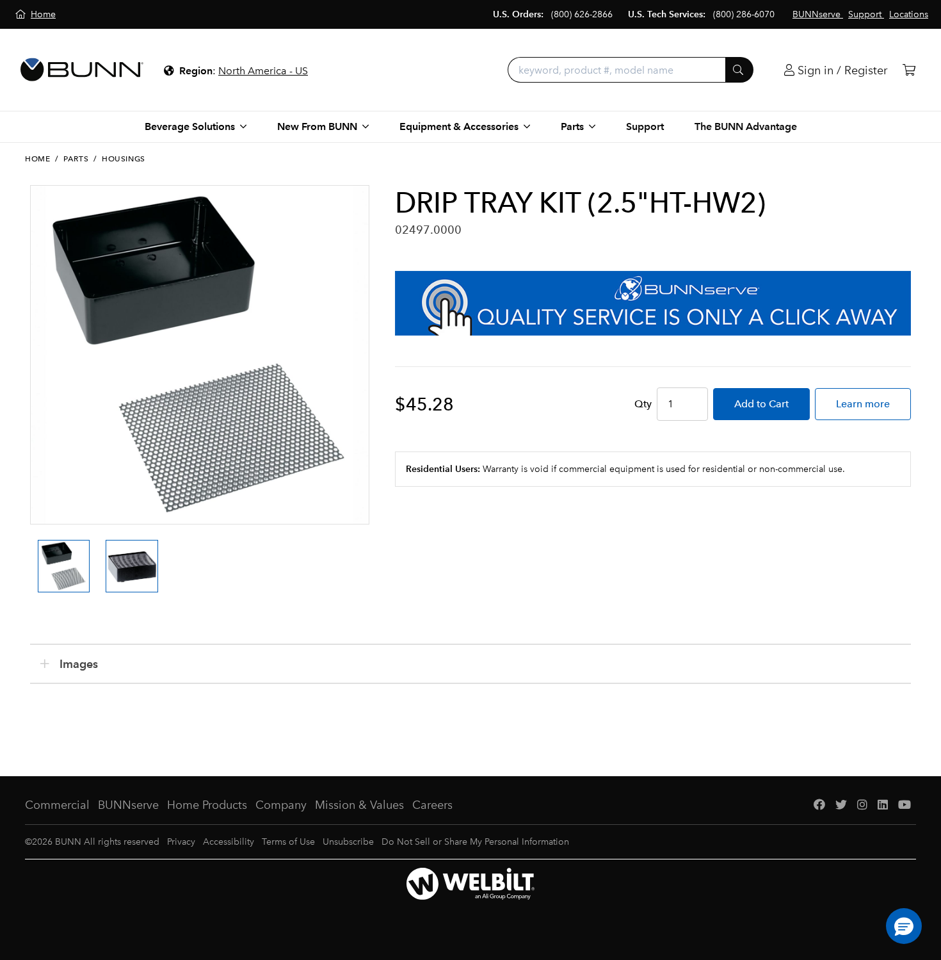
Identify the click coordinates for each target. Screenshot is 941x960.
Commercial (57, 805)
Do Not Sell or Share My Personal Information (475, 841)
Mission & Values (359, 805)
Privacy (181, 841)
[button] (904, 926)
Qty (643, 404)
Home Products (207, 805)
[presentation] (33, 554)
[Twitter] (841, 805)
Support (645, 126)
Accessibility (228, 841)
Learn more (863, 404)
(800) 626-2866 (582, 14)
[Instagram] (862, 805)
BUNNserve (128, 805)
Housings (123, 158)
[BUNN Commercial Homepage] (81, 69)
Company (281, 805)
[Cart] (909, 70)
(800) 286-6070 (744, 14)
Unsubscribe (348, 841)
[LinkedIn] (883, 805)
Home (37, 158)
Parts (75, 158)
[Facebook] (819, 805)
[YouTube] (904, 805)
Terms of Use (288, 841)
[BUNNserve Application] (653, 303)
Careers (432, 805)
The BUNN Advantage (746, 126)
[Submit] (739, 70)
